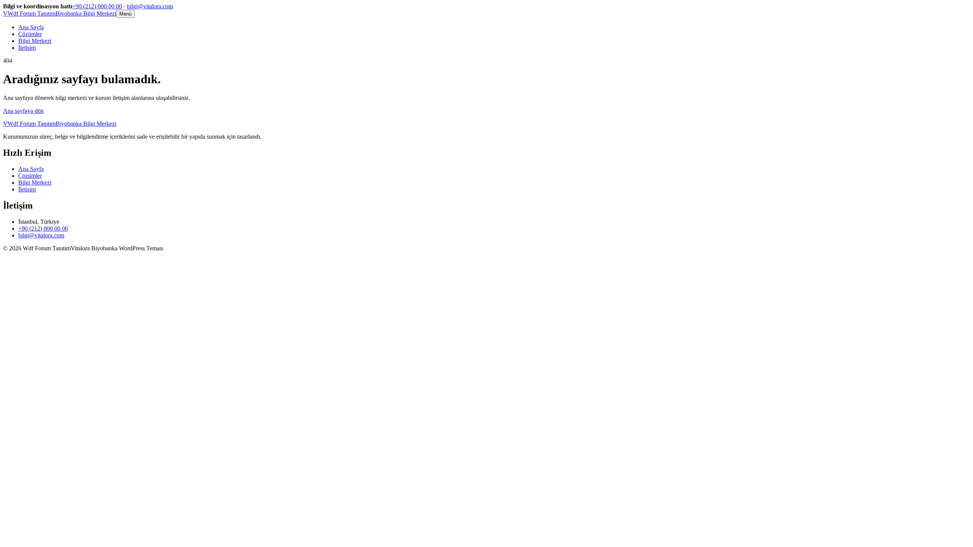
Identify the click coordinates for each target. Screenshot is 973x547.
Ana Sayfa (31, 27)
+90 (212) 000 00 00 (97, 6)
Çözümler (30, 34)
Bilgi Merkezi (34, 41)
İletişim (27, 47)
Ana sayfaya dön (23, 111)
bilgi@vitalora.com (150, 6)
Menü (125, 14)
